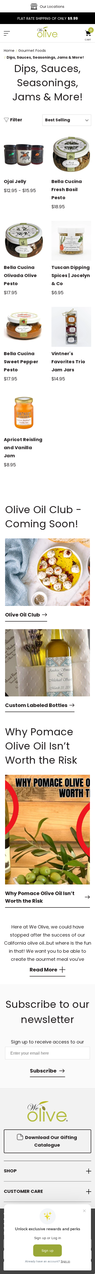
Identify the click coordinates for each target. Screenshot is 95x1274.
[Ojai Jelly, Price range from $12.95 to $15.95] (24, 155)
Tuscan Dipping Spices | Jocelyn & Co (70, 275)
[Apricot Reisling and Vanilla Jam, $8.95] (24, 413)
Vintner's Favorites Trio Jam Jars (68, 361)
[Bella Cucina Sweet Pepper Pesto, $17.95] (24, 327)
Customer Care (23, 1191)
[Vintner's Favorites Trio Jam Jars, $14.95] (71, 327)
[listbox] (66, 120)
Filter (16, 120)
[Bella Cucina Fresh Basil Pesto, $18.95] (71, 155)
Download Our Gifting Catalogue (50, 1141)
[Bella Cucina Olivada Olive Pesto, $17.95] (24, 241)
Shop (10, 1171)
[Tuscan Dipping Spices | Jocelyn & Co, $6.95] (71, 241)
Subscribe (43, 1070)
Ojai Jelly (15, 181)
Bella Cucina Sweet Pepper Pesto (21, 361)
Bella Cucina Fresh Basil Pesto (66, 189)
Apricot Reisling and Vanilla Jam (23, 447)
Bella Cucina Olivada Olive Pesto (20, 275)
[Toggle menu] (7, 33)
